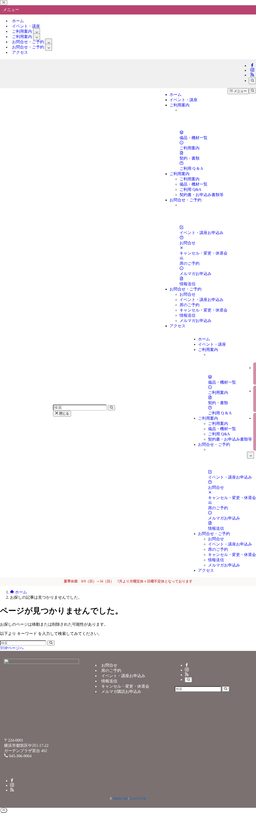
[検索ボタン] (252, 90)
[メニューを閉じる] (3, 2)
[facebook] (252, 65)
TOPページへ (12, 648)
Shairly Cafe (120, 798)
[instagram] (252, 70)
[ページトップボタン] (3, 810)
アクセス (20, 52)
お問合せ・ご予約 (28, 47)
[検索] (252, 80)
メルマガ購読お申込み (121, 691)
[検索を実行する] (50, 643)
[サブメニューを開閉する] (36, 31)
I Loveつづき (138, 798)
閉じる (63, 413)
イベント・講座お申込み (123, 676)
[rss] (252, 75)
